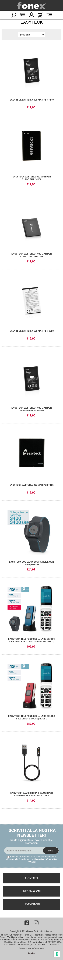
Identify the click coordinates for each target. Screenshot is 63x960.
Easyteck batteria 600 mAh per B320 (32, 331)
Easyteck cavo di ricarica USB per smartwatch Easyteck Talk (31, 794)
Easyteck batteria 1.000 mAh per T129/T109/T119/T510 (31, 255)
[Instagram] (36, 923)
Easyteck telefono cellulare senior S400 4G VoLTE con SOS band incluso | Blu (31, 640)
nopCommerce (37, 948)
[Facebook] (27, 923)
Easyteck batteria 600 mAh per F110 (32, 99)
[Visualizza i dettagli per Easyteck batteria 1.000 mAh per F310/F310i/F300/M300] (31, 377)
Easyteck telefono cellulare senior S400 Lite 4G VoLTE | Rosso (31, 717)
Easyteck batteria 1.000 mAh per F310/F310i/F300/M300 (31, 409)
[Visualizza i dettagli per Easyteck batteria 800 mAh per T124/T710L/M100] (31, 146)
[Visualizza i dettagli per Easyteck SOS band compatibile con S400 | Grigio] (31, 531)
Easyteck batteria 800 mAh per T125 (31, 485)
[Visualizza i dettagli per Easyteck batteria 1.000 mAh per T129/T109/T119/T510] (31, 223)
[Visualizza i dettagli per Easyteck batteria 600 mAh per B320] (31, 300)
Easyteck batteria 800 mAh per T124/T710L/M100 (31, 178)
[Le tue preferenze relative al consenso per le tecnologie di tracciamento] (57, 954)
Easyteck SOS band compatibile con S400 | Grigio (31, 563)
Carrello (40, 15)
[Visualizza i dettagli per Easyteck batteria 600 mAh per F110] (31, 69)
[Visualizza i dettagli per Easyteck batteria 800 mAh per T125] (31, 454)
